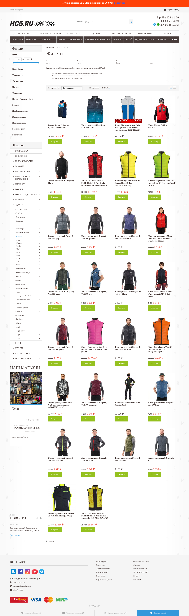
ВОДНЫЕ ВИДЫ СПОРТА (144, 39)
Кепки (17, 265)
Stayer (18, 255)
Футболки (19, 319)
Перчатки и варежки (22, 300)
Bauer (18, 240)
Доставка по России (121, 34)
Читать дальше (15, 535)
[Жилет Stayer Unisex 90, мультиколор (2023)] (62, 109)
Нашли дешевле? (102, 572)
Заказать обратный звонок (22, 586)
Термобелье (19, 315)
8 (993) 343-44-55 (169, 25)
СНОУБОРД (117, 39)
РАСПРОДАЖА (23, 34)
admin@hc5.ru (18, 590)
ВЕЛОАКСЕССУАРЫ (47, 39)
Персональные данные (104, 580)
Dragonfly (19, 243)
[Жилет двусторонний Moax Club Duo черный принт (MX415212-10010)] (62, 387)
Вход (12, 10)
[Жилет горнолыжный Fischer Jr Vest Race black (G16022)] (62, 497)
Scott (18, 252)
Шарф (17, 327)
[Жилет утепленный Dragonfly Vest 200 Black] (128, 276)
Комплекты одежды (22, 273)
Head (18, 249)
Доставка (97, 34)
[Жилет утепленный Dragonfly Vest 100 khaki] (62, 276)
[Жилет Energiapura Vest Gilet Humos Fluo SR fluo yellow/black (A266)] (128, 165)
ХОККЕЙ (128, 39)
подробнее (119, 2)
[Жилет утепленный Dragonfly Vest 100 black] (95, 442)
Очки (17, 225)
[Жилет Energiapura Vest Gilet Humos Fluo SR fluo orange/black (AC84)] (161, 331)
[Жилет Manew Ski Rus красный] (161, 109)
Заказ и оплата (73, 34)
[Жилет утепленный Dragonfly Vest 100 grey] (62, 220)
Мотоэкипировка (21, 288)
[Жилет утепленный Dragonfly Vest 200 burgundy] (62, 331)
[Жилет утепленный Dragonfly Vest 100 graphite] (62, 442)
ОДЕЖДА (19, 205)
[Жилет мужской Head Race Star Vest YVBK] (95, 109)
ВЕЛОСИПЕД (31, 39)
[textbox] (102, 21)
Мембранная (20, 284)
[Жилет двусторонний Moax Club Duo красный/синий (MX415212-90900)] (161, 220)
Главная (49, 47)
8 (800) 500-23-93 (169, 21)
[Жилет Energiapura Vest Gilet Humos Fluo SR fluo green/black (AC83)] (161, 165)
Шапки (18, 323)
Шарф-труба (20, 331)
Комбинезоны (20, 269)
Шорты (18, 335)
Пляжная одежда (21, 307)
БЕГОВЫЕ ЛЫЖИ (23, 358)
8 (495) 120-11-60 (168, 17)
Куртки (18, 280)
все (109, 88)
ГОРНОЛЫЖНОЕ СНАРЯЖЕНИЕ (97, 39)
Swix (18, 258)
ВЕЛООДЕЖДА (21, 209)
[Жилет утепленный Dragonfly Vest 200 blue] (95, 276)
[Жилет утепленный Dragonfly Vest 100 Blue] (161, 387)
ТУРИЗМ (19, 348)
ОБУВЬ (18, 343)
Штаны (18, 339)
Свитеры (18, 311)
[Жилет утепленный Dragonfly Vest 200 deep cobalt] (128, 220)
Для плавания (20, 217)
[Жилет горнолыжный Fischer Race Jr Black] (128, 387)
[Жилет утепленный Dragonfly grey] (161, 442)
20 (102, 88)
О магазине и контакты (50, 34)
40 (105, 88)
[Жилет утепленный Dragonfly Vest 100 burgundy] (95, 387)
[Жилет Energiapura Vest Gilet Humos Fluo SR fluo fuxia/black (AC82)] (95, 331)
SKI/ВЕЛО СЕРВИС (145, 34)
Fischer (18, 246)
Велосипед (137, 580)
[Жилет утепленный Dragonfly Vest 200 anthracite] (128, 331)
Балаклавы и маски (22, 233)
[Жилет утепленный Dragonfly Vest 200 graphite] (95, 220)
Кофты (18, 276)
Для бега (18, 213)
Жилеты (18, 236)
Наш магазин (100, 576)
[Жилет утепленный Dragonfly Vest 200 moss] (128, 442)
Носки (17, 292)
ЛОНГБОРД (162, 39)
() (33, 613)
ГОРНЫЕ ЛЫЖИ (75, 39)
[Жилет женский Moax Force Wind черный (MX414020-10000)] (161, 276)
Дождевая (19, 221)
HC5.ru (93, 606)
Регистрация (19, 10)
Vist (17, 261)
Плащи (18, 304)
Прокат (167, 34)
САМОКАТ (62, 39)
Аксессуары (19, 229)
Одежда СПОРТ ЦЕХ (23, 296)
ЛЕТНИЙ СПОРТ (22, 353)
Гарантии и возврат (140, 569)
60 (107, 88)
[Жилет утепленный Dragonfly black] (62, 165)
